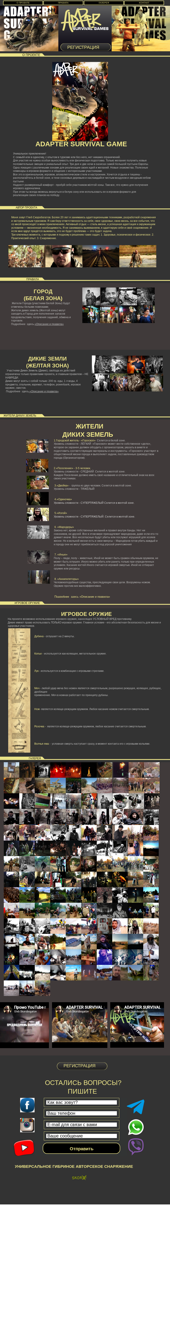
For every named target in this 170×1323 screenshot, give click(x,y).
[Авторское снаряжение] (79, 1178)
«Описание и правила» (49, 324)
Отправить (81, 1148)
